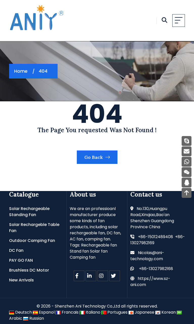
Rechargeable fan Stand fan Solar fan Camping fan (93, 251)
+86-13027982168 (156, 269)
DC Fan (16, 250)
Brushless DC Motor (29, 270)
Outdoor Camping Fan (32, 240)
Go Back (94, 157)
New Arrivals (21, 280)
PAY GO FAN (21, 260)
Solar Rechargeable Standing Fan (29, 212)
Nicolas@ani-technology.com (147, 256)
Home (21, 71)
